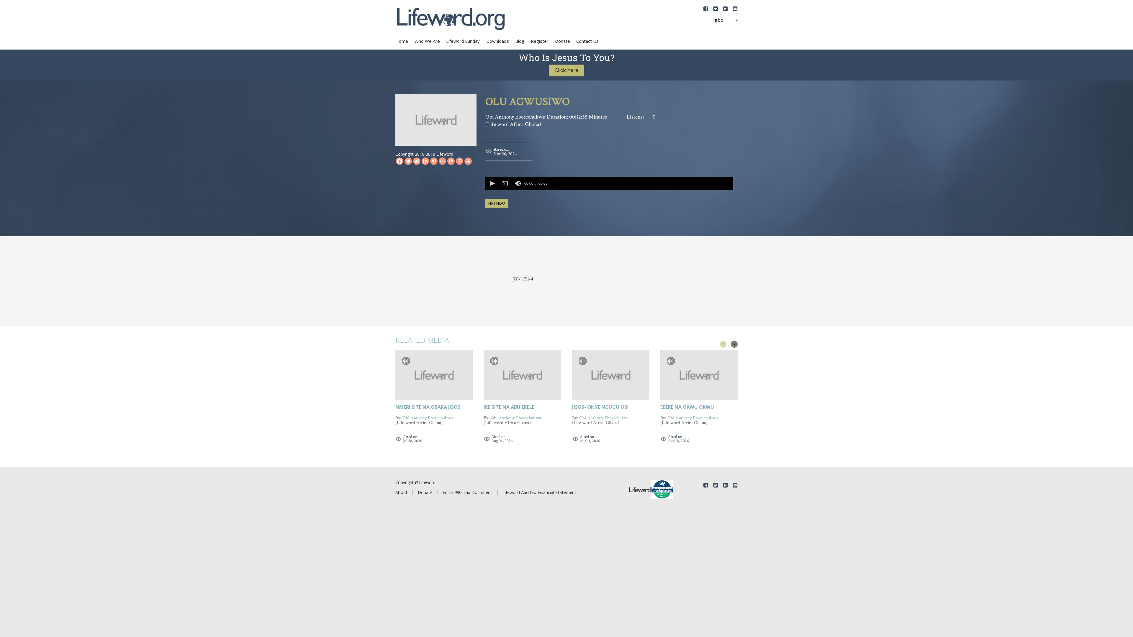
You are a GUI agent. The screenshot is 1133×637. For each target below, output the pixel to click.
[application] (609, 183)
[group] (517, 183)
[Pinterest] (434, 161)
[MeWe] (442, 161)
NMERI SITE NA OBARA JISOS (427, 407)
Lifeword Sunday (463, 41)
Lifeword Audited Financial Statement (539, 492)
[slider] (641, 183)
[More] (468, 161)
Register (540, 41)
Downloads (497, 41)
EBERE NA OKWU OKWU (687, 407)
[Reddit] (416, 161)
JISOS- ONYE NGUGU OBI (600, 407)
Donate (562, 41)
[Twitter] (408, 161)
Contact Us (587, 41)
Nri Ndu (496, 203)
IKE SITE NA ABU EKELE (509, 407)
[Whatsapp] (459, 161)
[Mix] (451, 161)
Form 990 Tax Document (467, 492)
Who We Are (427, 41)
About (401, 492)
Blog (519, 41)
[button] (491, 183)
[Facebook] (399, 161)
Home (401, 41)
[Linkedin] (425, 161)
